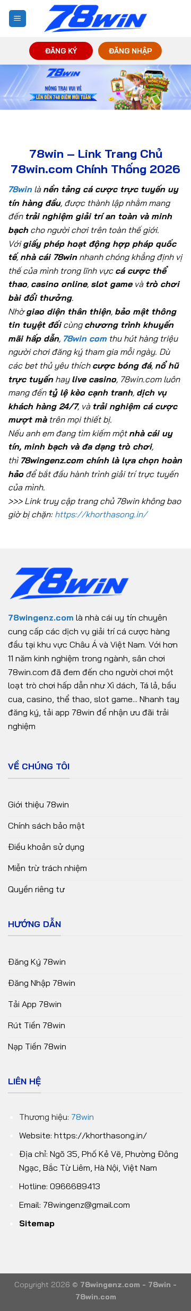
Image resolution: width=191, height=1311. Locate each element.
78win (82, 1116)
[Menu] (18, 19)
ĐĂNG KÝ (61, 50)
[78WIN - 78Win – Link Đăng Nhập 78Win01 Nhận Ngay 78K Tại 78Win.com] (95, 18)
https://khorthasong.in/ (101, 514)
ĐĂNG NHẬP (130, 50)
